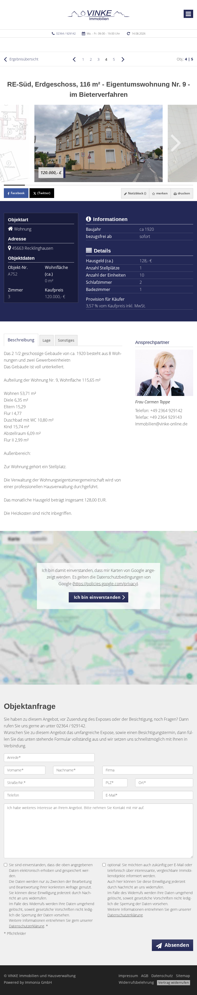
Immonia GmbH (38, 982)
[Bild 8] (161, 185)
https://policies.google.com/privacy (105, 583)
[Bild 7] (140, 185)
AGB (144, 975)
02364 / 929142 (66, 33)
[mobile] (188, 14)
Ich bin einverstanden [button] (97, 597)
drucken (183, 193)
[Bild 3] (56, 185)
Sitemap (183, 975)
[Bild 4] (77, 185)
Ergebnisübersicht (23, 59)
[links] (74, 59)
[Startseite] (98, 14)
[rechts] (123, 59)
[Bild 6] (119, 185)
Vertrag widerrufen (173, 982)
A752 (12, 274)
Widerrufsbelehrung (136, 982)
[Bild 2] (35, 185)
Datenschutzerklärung (26, 926)
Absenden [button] (177, 945)
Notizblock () (136, 193)
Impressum (128, 975)
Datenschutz (162, 975)
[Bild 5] (98, 185)
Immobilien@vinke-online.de (161, 424)
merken (161, 193)
